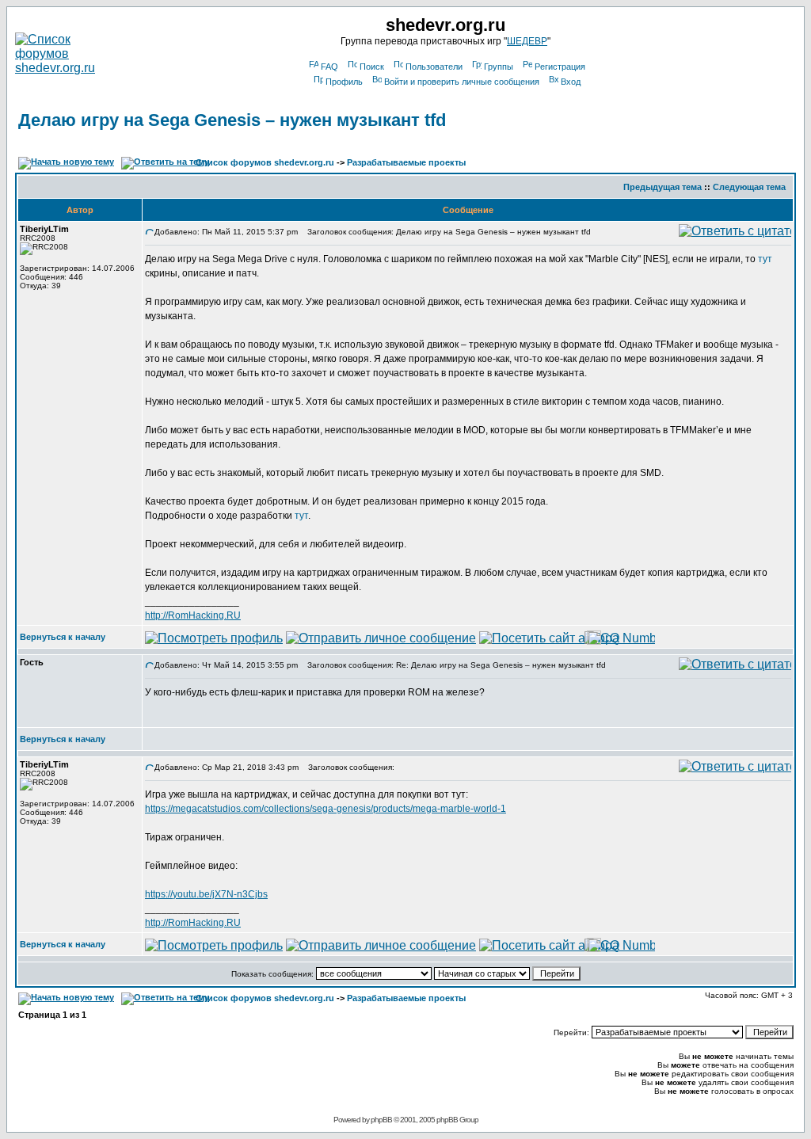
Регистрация (560, 66)
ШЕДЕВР (527, 41)
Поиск (372, 66)
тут (765, 259)
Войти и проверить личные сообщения (461, 81)
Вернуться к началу (62, 637)
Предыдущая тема (662, 187)
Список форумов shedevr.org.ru (265, 162)
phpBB (381, 1119)
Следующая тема (749, 187)
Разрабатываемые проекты (406, 162)
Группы (498, 66)
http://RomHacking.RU (193, 615)
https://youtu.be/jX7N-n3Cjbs (206, 894)
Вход (571, 81)
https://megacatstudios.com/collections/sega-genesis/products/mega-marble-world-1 (325, 808)
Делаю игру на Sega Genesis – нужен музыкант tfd (232, 120)
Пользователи (434, 66)
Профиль (344, 81)
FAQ (329, 66)
